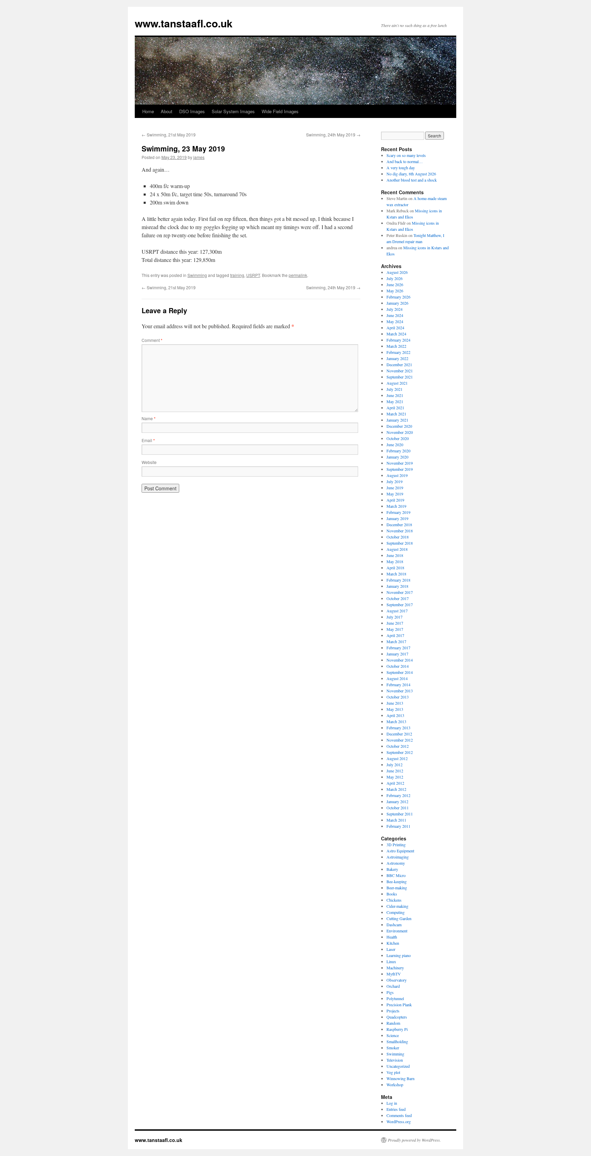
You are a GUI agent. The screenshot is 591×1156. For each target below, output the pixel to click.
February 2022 (398, 352)
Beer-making (396, 887)
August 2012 (397, 758)
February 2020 (398, 450)
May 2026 (394, 290)
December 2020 (399, 426)
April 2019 (395, 500)
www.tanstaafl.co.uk (184, 23)
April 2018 (395, 567)
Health (391, 937)
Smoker (392, 1047)
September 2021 (399, 377)
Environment (396, 930)
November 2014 (399, 660)
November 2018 (399, 530)
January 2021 (397, 420)
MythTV (393, 973)
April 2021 (395, 407)
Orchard (393, 986)
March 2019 (396, 506)
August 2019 (397, 475)
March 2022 (396, 346)
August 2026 (397, 272)
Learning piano (398, 955)
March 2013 (396, 721)
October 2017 (397, 598)
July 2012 (394, 764)
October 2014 (397, 666)
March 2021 (396, 413)
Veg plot (393, 1072)
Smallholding (397, 1041)
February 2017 (398, 647)
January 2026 (397, 303)
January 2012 (397, 801)
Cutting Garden (398, 918)
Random (393, 1023)
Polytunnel (395, 998)
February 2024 (398, 340)
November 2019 (399, 463)
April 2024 (395, 327)
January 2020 (397, 457)
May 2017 (394, 629)
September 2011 (399, 813)
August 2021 (397, 383)
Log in (391, 1103)
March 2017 (396, 641)
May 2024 (394, 321)
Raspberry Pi (397, 1029)
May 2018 (394, 561)
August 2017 (397, 610)
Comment (152, 340)
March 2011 (396, 820)
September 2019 (399, 469)
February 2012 (398, 795)
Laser (390, 949)
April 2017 (395, 635)
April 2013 (395, 715)
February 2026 (398, 297)
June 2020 (394, 444)
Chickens (394, 900)
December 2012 (399, 733)
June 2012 (394, 770)
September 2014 (399, 672)
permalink (298, 275)
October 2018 (397, 537)
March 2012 (396, 789)
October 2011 (397, 807)
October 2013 (397, 697)
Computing (395, 912)
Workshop (394, 1084)
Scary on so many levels (406, 155)
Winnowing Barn (400, 1078)
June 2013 (394, 703)
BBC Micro (396, 875)
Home (148, 111)
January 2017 (397, 653)
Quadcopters (396, 1017)
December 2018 (399, 524)
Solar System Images (233, 111)
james (199, 157)
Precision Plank (399, 1004)
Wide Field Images (280, 111)
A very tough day (400, 167)
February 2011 (398, 826)
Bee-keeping (396, 881)
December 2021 (399, 364)
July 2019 (394, 481)
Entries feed (396, 1109)
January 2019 (397, 518)
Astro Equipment (400, 850)
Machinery (395, 967)
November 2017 (399, 592)
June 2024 (394, 315)
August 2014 (397, 678)
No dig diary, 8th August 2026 (411, 173)
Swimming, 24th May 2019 (333, 134)
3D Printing (396, 844)
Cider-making (397, 906)
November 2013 (399, 690)
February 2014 (398, 684)
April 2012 (395, 783)
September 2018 (399, 543)
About (166, 111)
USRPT (253, 275)
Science (392, 1035)
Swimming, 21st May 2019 (169, 134)
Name (149, 418)
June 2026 (394, 284)
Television (394, 1060)
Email (148, 440)
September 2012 (399, 752)
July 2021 (394, 389)
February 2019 (398, 512)
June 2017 (394, 623)
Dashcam (394, 924)
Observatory (396, 980)
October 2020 (397, 438)
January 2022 (397, 358)
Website (149, 462)
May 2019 (394, 493)
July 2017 (394, 617)
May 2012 (394, 777)
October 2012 (397, 746)
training (237, 275)
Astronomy (395, 863)
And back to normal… (404, 161)
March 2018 (396, 573)
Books (391, 893)
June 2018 (394, 555)
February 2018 (398, 580)
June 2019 (394, 487)
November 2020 (399, 432)
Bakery (392, 869)
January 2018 (397, 586)
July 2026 (394, 278)
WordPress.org (398, 1121)
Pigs (390, 992)
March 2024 (396, 333)
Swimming (197, 275)
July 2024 (394, 309)
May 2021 (394, 401)
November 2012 (399, 740)
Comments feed (399, 1115)
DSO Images (192, 111)
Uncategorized (398, 1066)
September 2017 (399, 604)
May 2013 (394, 709)
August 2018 (397, 549)
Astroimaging (397, 857)
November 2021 (399, 370)
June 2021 (394, 395)
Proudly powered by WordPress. (414, 1140)
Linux (391, 961)
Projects (392, 1010)
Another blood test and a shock (411, 180)
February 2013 (398, 727)
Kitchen (392, 943)
